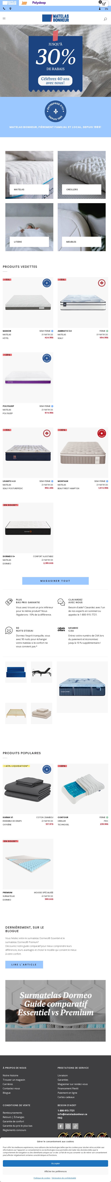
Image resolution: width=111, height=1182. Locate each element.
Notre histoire (10, 1075)
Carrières (8, 1084)
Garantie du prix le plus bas (17, 1125)
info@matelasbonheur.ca (72, 1114)
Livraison (63, 1075)
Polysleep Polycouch (16, 666)
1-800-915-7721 (66, 1110)
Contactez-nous (11, 1088)
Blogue (7, 1092)
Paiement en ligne (67, 1092)
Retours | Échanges (13, 1117)
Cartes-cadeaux (66, 1097)
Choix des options (82, 697)
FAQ (60, 1117)
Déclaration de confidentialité (64, 1178)
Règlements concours (14, 1130)
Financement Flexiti (68, 1088)
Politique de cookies (42, 1178)
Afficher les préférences (55, 1171)
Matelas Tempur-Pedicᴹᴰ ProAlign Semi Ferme (82, 677)
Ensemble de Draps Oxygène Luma (41, 711)
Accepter (55, 1163)
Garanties (63, 1079)
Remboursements (12, 1112)
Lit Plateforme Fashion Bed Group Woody (16, 712)
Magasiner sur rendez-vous (73, 1084)
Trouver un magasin (14, 1079)
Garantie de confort (13, 1121)
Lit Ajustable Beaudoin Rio (41, 666)
